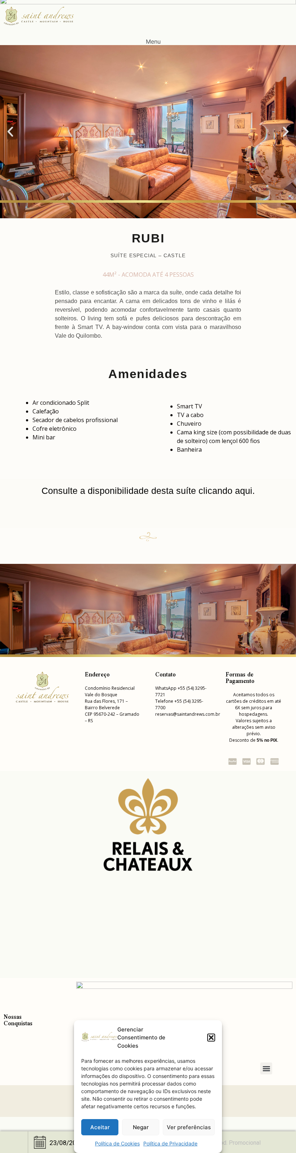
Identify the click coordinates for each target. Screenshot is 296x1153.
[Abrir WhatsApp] (278, 1135)
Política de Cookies (117, 1143)
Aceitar (100, 1127)
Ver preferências (189, 1127)
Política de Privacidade (170, 1143)
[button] (211, 1037)
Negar (141, 1127)
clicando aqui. (227, 491)
